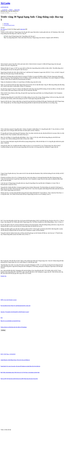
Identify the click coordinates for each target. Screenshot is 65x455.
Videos (11, 9)
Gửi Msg (3, 330)
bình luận (22, 29)
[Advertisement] (32, 51)
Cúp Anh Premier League (9, 25)
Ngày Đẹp (17, 9)
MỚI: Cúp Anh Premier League (9, 299)
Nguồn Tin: (3, 276)
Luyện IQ (4, 9)
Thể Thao (6, 23)
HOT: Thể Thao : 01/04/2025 (8, 354)
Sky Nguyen (4, 29)
